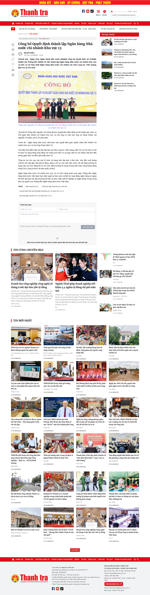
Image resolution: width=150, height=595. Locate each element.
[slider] (120, 12)
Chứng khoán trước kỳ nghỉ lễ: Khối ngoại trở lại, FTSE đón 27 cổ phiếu (124, 257)
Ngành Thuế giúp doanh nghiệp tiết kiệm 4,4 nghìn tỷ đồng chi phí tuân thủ (75, 287)
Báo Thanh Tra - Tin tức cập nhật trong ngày (29, 13)
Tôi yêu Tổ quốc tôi (98, 29)
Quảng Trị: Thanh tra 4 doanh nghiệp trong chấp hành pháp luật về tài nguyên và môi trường (58, 496)
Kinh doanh (23, 34)
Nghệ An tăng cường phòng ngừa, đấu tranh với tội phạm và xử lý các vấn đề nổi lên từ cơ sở (90, 422)
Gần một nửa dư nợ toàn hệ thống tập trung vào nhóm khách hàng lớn (124, 290)
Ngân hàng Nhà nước (32, 186)
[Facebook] (83, 11)
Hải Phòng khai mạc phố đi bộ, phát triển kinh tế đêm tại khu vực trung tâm (91, 386)
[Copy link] (13, 59)
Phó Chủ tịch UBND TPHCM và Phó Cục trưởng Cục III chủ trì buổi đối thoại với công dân (123, 422)
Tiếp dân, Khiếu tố (42, 23)
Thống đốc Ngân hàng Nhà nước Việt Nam (54, 186)
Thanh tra (29, 23)
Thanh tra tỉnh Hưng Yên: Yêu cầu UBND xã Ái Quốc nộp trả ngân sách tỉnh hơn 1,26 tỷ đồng (125, 52)
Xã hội (83, 23)
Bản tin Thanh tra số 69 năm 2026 (25, 530)
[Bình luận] (13, 70)
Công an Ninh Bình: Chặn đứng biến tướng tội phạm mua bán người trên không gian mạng (91, 496)
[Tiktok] (92, 11)
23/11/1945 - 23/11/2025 (38, 29)
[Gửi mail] (13, 54)
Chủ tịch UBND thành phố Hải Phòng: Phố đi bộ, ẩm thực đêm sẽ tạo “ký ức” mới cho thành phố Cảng (59, 422)
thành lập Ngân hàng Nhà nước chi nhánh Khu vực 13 (35, 196)
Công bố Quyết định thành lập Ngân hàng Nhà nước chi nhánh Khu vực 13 (41, 191)
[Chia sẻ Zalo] (13, 50)
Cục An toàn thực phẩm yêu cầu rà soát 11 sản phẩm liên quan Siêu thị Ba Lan (25, 386)
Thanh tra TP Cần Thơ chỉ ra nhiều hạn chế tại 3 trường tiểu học (125, 86)
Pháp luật (92, 23)
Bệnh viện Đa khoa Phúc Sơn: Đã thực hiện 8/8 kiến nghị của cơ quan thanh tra (123, 350)
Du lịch (110, 23)
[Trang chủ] (13, 23)
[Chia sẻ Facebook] (13, 45)
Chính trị (19, 23)
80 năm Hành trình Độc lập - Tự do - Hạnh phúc (69, 29)
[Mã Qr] (13, 64)
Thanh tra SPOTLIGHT (123, 23)
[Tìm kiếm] (138, 23)
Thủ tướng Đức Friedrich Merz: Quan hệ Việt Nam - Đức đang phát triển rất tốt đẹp (26, 422)
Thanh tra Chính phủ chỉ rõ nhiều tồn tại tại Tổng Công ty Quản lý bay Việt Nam (123, 532)
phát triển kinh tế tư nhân (119, 29)
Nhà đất (101, 23)
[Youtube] (87, 11)
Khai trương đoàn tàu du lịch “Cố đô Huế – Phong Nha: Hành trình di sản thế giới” (59, 532)
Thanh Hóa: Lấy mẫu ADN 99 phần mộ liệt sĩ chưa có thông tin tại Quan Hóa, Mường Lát (124, 496)
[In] (13, 75)
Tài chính (33, 34)
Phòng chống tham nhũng (62, 23)
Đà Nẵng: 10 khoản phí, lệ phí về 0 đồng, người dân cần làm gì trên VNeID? (123, 273)
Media (77, 23)
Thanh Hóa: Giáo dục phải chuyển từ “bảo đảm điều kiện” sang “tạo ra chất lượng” (91, 457)
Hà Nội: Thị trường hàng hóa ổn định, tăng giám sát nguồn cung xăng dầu (89, 350)
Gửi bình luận (88, 227)
